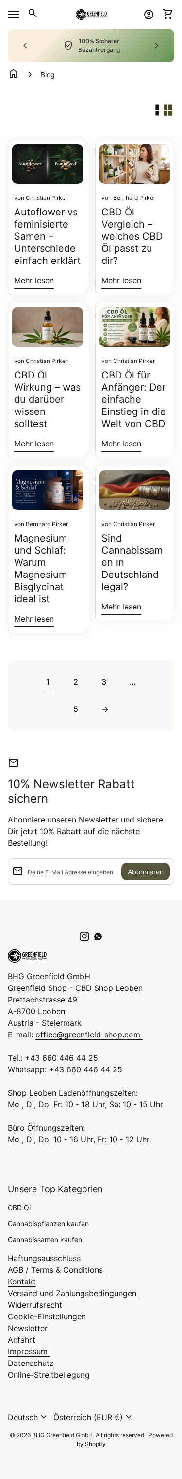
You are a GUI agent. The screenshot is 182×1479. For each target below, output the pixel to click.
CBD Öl (19, 1207)
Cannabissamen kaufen (45, 1239)
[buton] (29, 1417)
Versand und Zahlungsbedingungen (73, 1293)
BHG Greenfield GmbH (62, 1435)
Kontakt (22, 1281)
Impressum (29, 1351)
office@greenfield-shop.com (89, 1034)
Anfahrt (21, 1340)
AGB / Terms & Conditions (56, 1270)
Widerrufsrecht (35, 1305)
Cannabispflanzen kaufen (48, 1223)
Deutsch (29, 1417)
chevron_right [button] (157, 45)
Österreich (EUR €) (93, 1417)
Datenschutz (31, 1363)
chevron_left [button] (25, 45)
